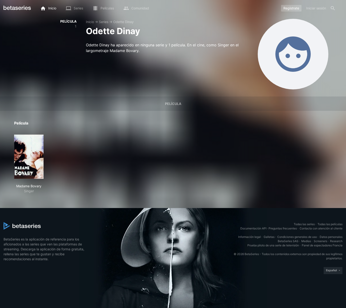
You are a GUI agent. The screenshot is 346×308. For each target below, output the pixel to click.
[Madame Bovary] (29, 157)
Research (336, 241)
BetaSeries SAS (288, 241)
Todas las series (304, 224)
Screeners (320, 241)
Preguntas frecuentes (283, 228)
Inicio (90, 22)
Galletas (269, 237)
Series (103, 22)
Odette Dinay (123, 22)
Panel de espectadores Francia (322, 245)
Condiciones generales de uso (297, 237)
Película (173, 104)
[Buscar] (332, 8)
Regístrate (291, 8)
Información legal (249, 237)
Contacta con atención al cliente (321, 228)
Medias (306, 241)
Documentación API (253, 228)
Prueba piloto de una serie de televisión (273, 245)
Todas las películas (330, 224)
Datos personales (331, 237)
